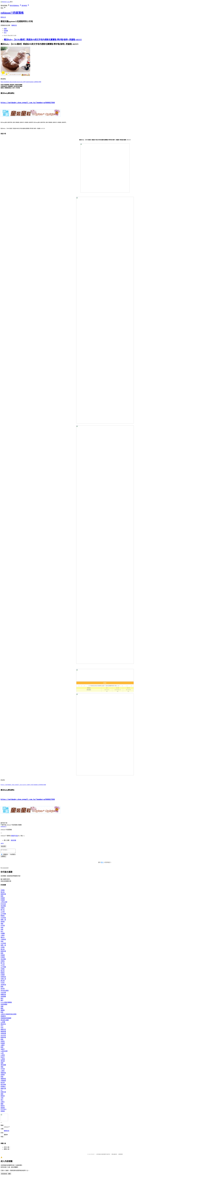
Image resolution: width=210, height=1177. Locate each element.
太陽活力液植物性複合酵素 (8, 1014)
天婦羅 (3, 933)
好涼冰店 (3, 904)
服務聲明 (120, 1154)
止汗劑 (3, 911)
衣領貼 (3, 890)
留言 (16, 835)
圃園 (2, 1103)
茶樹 (2, 1098)
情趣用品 (3, 1072)
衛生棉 (3, 1082)
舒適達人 (3, 1086)
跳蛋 (2, 1076)
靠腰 (2, 1006)
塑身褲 (3, 1107)
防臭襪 (3, 900)
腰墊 (2, 1008)
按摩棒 (3, 1074)
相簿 (5, 28)
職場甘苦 (14, 25)
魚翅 (2, 941)
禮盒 (2, 923)
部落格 (6, 30)
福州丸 (3, 937)
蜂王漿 (3, 980)
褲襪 (2, 1063)
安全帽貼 (3, 906)
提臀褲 (3, 1111)
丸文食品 (3, 917)
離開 (9, 1173)
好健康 (3, 974)
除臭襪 (3, 898)
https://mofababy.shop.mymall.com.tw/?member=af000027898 (28, 103)
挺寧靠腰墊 (4, 1004)
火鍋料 (3, 935)
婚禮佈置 (3, 1031)
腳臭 (2, 896)
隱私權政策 (114, 1154)
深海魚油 (3, 984)
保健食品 (3, 976)
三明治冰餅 (4, 902)
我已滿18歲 (4, 1173)
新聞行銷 (3, 1092)
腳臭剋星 (3, 894)
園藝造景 (3, 994)
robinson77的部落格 (12, 12)
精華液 (3, 1096)
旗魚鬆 (3, 921)
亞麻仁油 (3, 978)
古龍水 (3, 1101)
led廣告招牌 (4, 1051)
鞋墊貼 (3, 915)
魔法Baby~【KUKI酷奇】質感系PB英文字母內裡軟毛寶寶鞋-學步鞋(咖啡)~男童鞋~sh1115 (43, 39)
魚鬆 (2, 927)
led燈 (2, 1053)
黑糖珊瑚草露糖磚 (6, 1018)
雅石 (2, 998)
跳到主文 (3, 17)
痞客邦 (13, 835)
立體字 (3, 1045)
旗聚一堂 (3, 919)
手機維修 (3, 1080)
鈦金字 (3, 1057)
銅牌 (2, 1047)
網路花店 (3, 1029)
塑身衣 (3, 1105)
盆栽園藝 (3, 996)
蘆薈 (2, 1094)
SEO (2, 1025)
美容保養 (13, 840)
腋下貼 (3, 910)
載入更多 (3, 846)
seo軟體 (3, 1022)
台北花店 (3, 1035)
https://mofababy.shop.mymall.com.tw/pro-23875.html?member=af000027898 (21, 81)
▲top (2, 843)
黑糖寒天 (3, 1016)
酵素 (2, 986)
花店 (2, 1027)
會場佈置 (3, 1033)
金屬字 (3, 1049)
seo (1, 1090)
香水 (2, 1100)
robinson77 (3, 826)
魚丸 (2, 931)
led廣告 (3, 1055)
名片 (5, 32)
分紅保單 (3, 992)
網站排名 (3, 1024)
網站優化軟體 (5, 1020)
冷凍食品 (3, 939)
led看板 (3, 1059)
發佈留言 (3, 856)
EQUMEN (3, 1109)
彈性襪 (3, 1061)
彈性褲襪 (3, 1065)
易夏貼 (3, 908)
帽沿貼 (3, 892)
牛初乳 (3, 982)
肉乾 (2, 929)
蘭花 (2, 1000)
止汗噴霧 (3, 913)
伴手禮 (3, 925)
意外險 (3, 988)
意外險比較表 (5, 990)
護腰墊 (3, 1010)
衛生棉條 (3, 1084)
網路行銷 (3, 1088)
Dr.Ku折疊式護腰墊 (6, 1002)
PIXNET (93, 1154)
